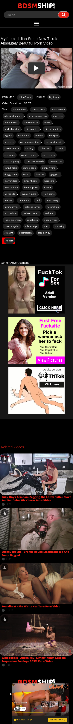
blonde (39, 135)
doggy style (10, 174)
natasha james (33, 206)
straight (8, 232)
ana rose (58, 116)
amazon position (38, 116)
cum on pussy (11, 161)
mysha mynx (11, 206)
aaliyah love (19, 109)
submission (25, 232)
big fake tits (32, 129)
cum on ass (48, 155)
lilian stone (49, 193)
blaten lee (23, 135)
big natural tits (53, 129)
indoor (47, 187)
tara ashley (44, 232)
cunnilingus (10, 167)
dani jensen (29, 167)
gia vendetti (10, 180)
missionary (52, 200)
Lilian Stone (25, 97)
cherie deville (11, 148)
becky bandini (11, 129)
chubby (29, 148)
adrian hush (38, 109)
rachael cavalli (31, 213)
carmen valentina (29, 142)
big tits (8, 135)
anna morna (11, 122)
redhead (49, 213)
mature (8, 200)
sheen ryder (50, 219)
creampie (9, 155)
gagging (55, 174)
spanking (59, 226)
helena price (31, 187)
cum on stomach (35, 161)
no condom (10, 213)
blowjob (53, 135)
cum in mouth (28, 155)
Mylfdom (54, 97)
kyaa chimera (29, 193)
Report (9, 240)
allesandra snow (13, 116)
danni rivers (48, 167)
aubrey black (31, 122)
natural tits (53, 206)
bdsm (47, 122)
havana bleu (11, 187)
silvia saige (31, 226)
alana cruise (58, 109)
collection (45, 148)
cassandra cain (54, 142)
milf (38, 200)
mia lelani (24, 200)
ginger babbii (31, 180)
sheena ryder (11, 226)
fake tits (40, 174)
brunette (9, 142)
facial (26, 174)
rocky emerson (12, 219)
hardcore (49, 180)
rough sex (32, 219)
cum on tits (56, 161)
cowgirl (60, 148)
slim (46, 226)
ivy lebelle (9, 193)
